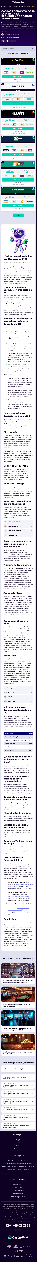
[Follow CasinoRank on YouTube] (20, 1225)
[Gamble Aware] (15, 1255)
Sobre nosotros (18, 1184)
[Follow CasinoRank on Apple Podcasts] (28, 1225)
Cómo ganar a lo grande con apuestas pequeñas (18, 1167)
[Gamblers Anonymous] (15, 1246)
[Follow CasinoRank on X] (16, 1225)
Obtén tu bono (18, 76)
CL (17, 1230)
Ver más (17, 215)
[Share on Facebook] (7, 41)
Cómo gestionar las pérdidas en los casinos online (18, 1173)
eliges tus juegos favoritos (11, 302)
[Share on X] (3, 41)
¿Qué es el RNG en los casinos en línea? (18, 1170)
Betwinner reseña (18, 208)
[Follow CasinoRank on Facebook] (8, 1225)
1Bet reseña (18, 182)
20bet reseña (18, 157)
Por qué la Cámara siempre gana (18, 1160)
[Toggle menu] (2, 2)
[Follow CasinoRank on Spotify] (24, 1225)
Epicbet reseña (18, 106)
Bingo (18, 1140)
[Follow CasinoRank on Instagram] (12, 1225)
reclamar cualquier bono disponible (14, 837)
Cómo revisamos (18, 1191)
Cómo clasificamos (18, 1194)
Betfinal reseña (18, 79)
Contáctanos (18, 1187)
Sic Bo (18, 1146)
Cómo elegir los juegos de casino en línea (18, 1164)
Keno (18, 1143)
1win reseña (18, 131)
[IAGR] (9, 1246)
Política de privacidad (18, 1197)
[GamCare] (24, 1246)
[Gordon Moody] (18, 1251)
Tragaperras (18, 1149)
